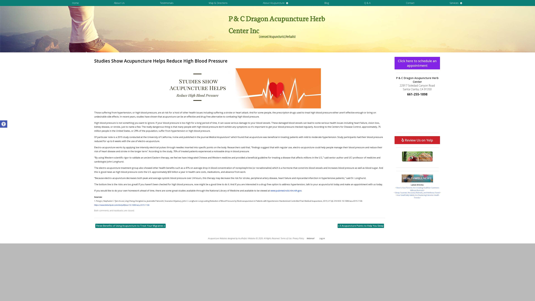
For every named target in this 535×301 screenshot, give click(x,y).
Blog (326, 3)
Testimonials (166, 3)
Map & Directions (218, 3)
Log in (322, 238)
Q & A (367, 3)
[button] (3, 124)
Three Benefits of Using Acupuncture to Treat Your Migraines (130, 225)
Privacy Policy (298, 238)
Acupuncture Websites (217, 238)
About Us (119, 3)
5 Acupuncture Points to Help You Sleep (360, 225)
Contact (410, 3)
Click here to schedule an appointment (417, 63)
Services (454, 3)
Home (75, 3)
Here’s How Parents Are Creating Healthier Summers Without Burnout (417, 188)
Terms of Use (286, 238)
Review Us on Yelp (418, 140)
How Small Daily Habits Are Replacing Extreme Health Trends (418, 196)
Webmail (310, 238)
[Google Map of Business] (417, 113)
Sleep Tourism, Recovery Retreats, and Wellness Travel (417, 192)
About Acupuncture (273, 3)
